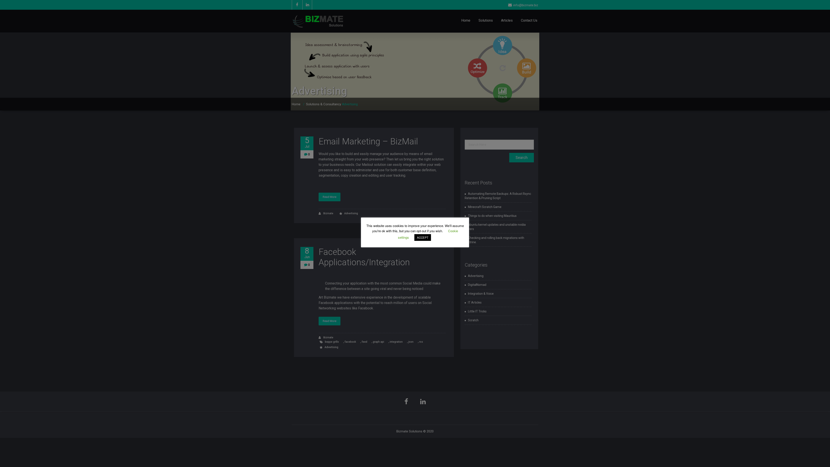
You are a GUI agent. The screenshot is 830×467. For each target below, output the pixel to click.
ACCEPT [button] (422, 237)
